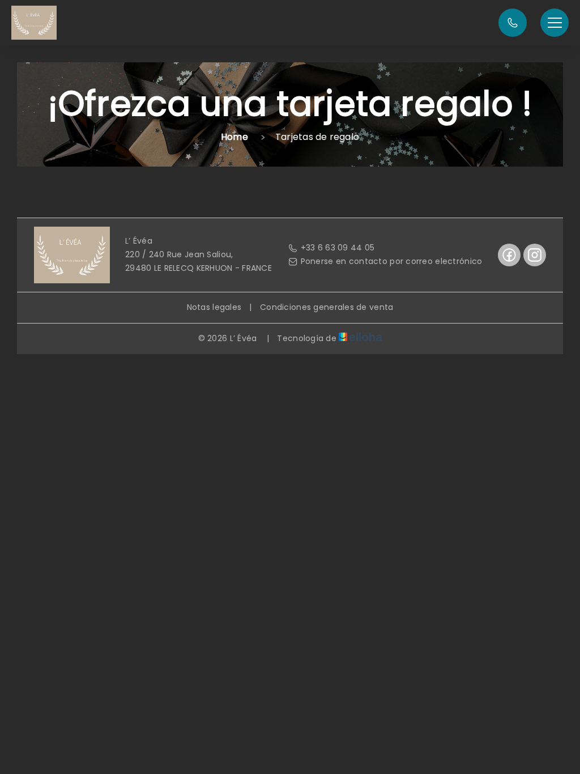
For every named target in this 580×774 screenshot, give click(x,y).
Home (234, 136)
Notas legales (214, 307)
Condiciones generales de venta (326, 307)
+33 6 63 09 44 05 (338, 247)
